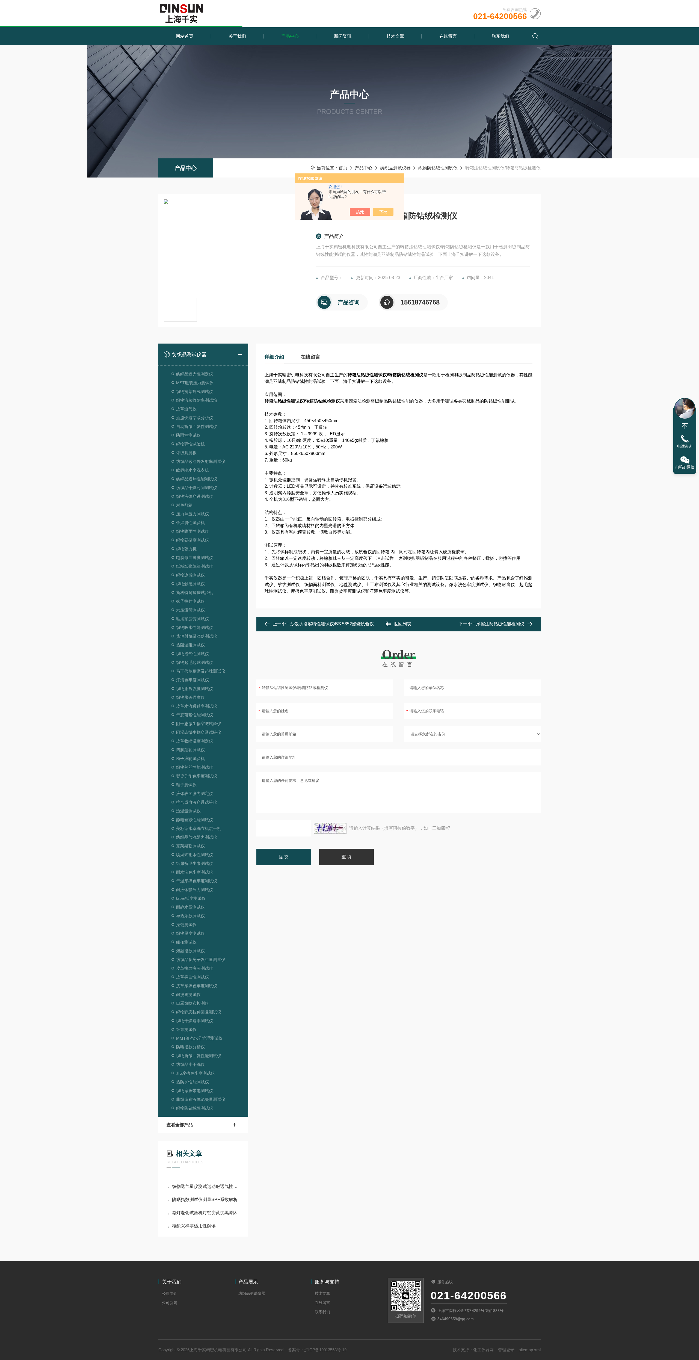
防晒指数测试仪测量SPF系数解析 (205, 1199)
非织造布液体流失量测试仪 (200, 1099)
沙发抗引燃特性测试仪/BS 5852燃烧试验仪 (332, 624)
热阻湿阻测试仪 (190, 645)
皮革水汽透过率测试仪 (196, 706)
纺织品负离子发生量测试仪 (200, 959)
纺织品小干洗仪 (190, 1064)
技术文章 (395, 36)
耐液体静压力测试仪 (194, 889)
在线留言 (448, 36)
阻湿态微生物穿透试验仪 (198, 732)
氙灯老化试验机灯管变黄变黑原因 (205, 1212)
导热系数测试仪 (190, 915)
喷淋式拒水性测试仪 (194, 854)
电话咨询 (684, 446)
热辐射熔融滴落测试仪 (196, 636)
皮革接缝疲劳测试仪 (194, 968)
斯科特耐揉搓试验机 (194, 592)
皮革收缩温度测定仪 (194, 741)
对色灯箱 (184, 505)
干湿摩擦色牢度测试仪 (196, 881)
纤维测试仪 (186, 1029)
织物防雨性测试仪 (192, 531)
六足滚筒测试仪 (190, 610)
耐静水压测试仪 (190, 907)
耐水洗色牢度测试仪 (194, 872)
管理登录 (506, 1349)
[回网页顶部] (685, 426)
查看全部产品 (180, 1124)
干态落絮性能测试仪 (194, 714)
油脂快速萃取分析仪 (194, 417)
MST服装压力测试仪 (195, 382)
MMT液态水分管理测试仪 (199, 1038)
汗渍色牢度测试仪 (192, 680)
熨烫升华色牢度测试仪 (196, 776)
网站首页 (184, 36)
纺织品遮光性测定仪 (194, 374)
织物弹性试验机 (190, 444)
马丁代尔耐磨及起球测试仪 (200, 671)
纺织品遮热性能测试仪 (196, 479)
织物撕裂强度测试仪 (194, 688)
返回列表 (402, 624)
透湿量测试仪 (188, 811)
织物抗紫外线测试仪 (194, 391)
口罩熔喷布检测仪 (192, 1003)
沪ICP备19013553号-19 (325, 1349)
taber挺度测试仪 (191, 898)
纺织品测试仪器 (395, 167)
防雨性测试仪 (188, 435)
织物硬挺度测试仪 (192, 540)
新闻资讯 (342, 36)
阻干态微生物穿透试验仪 (198, 723)
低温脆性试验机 (190, 522)
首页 (343, 167)
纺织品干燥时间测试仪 (196, 487)
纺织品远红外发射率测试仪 (200, 461)
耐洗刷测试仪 (188, 994)
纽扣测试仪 (186, 942)
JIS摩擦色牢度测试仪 (195, 1073)
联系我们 (500, 36)
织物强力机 (186, 548)
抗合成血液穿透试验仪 (196, 802)
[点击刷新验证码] (330, 828)
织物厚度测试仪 (190, 933)
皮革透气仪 (186, 409)
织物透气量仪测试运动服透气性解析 (206, 1186)
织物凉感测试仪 (190, 575)
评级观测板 (186, 452)
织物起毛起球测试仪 (194, 662)
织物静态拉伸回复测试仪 (198, 1012)
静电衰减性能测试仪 (194, 819)
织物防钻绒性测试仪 (438, 167)
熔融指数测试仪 (190, 950)
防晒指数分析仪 (190, 1047)
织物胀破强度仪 (190, 697)
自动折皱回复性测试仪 (196, 426)
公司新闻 (169, 1302)
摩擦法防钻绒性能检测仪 (500, 624)
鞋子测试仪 (186, 784)
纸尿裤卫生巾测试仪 (194, 863)
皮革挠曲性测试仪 (192, 977)
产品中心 (290, 36)
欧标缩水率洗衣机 (192, 470)
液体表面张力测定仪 (194, 793)
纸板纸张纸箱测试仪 (194, 566)
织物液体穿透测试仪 (194, 496)
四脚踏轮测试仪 (190, 749)
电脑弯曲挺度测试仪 (194, 557)
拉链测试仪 (186, 924)
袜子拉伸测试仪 (190, 601)
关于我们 (237, 36)
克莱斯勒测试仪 (190, 846)
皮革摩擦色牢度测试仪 (196, 985)
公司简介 (169, 1293)
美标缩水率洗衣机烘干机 (198, 828)
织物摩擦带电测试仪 (194, 1090)
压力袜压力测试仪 (192, 514)
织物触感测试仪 (190, 583)
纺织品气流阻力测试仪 (196, 837)
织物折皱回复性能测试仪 (198, 1055)
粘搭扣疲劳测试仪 (192, 618)
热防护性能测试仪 (192, 1082)
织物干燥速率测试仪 (194, 1020)
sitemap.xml (530, 1349)
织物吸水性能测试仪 (194, 627)
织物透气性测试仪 (192, 653)
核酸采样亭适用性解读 (194, 1225)
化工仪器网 (483, 1349)
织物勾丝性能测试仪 (194, 767)
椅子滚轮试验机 (190, 758)
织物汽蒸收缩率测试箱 (196, 400)
